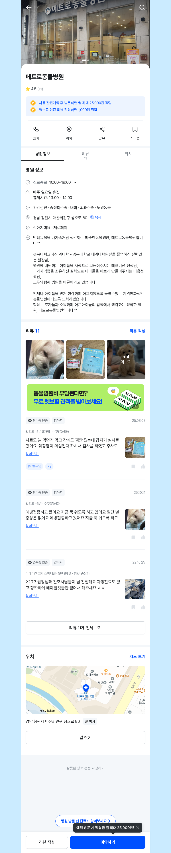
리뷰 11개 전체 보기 (85, 627)
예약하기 (107, 842)
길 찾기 (85, 737)
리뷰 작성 (47, 842)
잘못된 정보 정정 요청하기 (85, 768)
